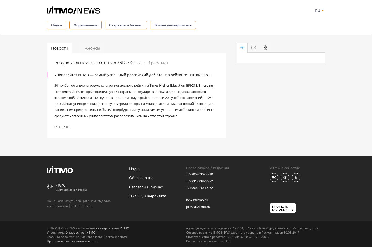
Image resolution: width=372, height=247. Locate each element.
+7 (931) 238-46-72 (199, 181)
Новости (59, 48)
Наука (56, 25)
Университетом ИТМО (112, 228)
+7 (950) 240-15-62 (199, 187)
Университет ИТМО (80, 232)
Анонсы (92, 48)
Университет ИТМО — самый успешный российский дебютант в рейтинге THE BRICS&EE (133, 74)
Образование (85, 25)
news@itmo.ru (197, 200)
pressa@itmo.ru (198, 206)
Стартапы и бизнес (125, 25)
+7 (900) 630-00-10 (199, 174)
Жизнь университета (173, 25)
